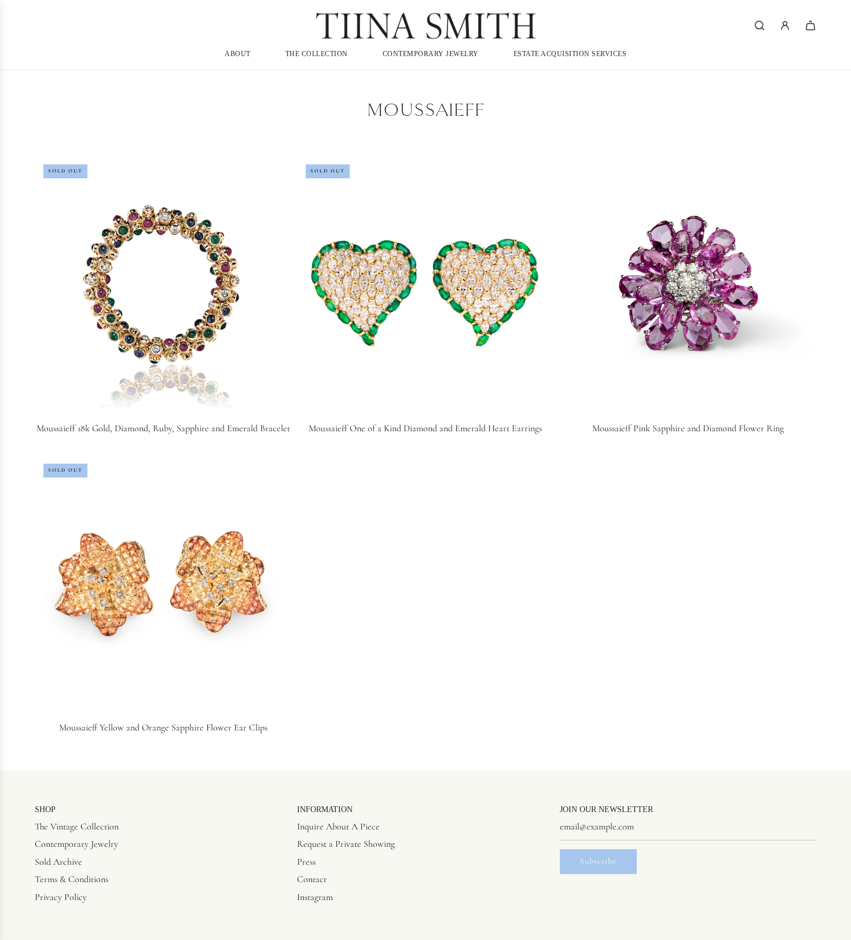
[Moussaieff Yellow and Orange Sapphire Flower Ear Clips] (163, 583)
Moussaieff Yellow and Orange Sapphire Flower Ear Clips (163, 727)
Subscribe (598, 861)
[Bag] (810, 25)
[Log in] (785, 25)
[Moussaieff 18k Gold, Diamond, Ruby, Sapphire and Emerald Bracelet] (163, 284)
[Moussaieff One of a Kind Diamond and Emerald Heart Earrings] (425, 284)
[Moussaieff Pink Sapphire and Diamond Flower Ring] (688, 284)
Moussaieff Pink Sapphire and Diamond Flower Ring (688, 428)
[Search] (759, 25)
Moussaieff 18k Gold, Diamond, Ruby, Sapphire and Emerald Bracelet (163, 428)
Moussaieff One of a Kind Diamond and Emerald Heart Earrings (425, 428)
